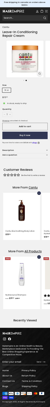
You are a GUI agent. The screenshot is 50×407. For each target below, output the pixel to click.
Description (8, 150)
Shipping (5, 121)
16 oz (6, 90)
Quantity (6, 109)
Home (5, 370)
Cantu (5, 27)
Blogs (5, 386)
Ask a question (9, 155)
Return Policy (28, 375)
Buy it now (25, 135)
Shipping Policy (30, 386)
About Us (7, 375)
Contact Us (8, 381)
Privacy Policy (29, 370)
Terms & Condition (32, 381)
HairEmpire (40, 402)
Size (4, 85)
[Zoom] (39, 73)
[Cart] (41, 11)
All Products (33, 251)
